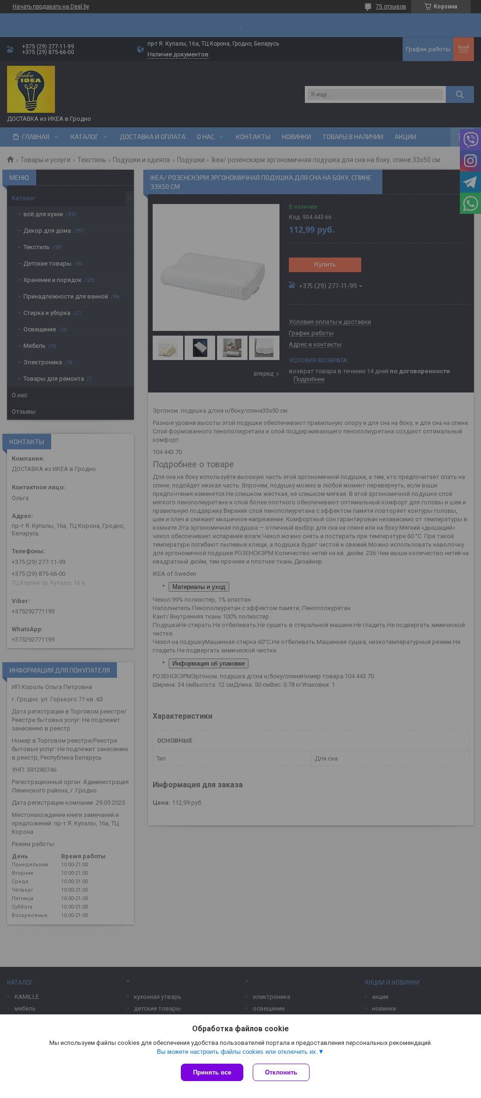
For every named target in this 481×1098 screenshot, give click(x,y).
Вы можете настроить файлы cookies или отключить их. (237, 1051)
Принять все (212, 1072)
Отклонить (281, 1072)
